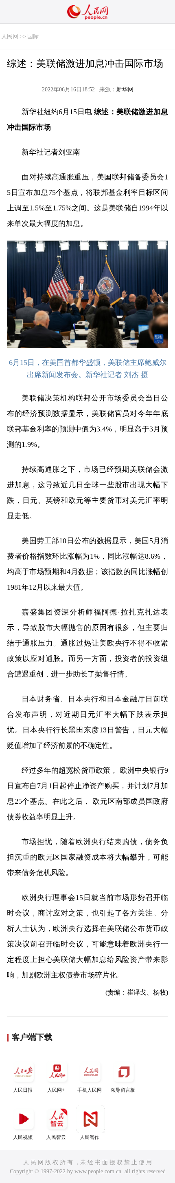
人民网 (9, 36)
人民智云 (56, 1137)
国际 (33, 36)
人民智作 (89, 1137)
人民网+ (56, 1090)
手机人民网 (89, 1090)
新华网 (124, 89)
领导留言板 (123, 1090)
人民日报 (23, 1090)
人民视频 (23, 1137)
